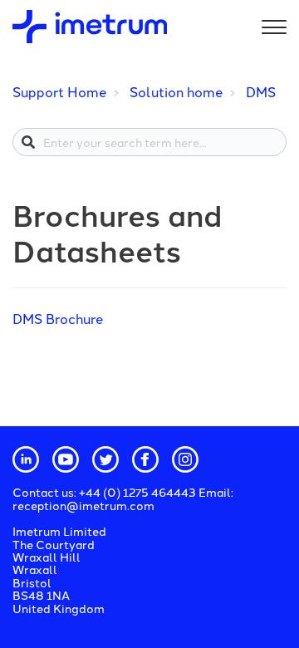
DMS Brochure (57, 318)
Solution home (176, 91)
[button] (271, 23)
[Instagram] (185, 459)
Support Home (59, 91)
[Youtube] (65, 459)
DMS (261, 91)
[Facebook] (145, 459)
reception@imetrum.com (83, 505)
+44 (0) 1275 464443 (139, 492)
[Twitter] (105, 459)
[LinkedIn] (25, 459)
